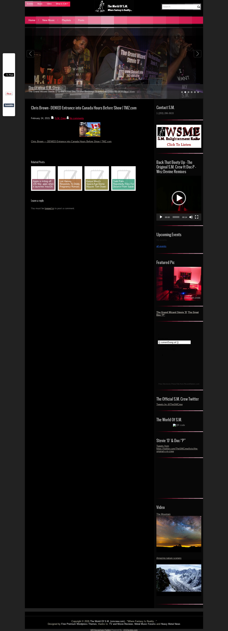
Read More (120, 91)
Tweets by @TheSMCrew (169, 404)
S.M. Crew (60, 118)
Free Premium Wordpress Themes (79, 624)
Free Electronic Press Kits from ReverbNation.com (179, 384)
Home (31, 20)
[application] (178, 198)
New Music (48, 20)
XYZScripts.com (130, 630)
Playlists (66, 20)
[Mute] (191, 217)
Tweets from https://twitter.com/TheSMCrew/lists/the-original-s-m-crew (177, 449)
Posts (81, 20)
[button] (179, 198)
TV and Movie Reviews (121, 624)
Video (49, 4)
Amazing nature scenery (169, 558)
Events (30, 4)
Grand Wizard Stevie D (44, 87)
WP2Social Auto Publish (100, 630)
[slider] (176, 217)
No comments (76, 118)
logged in (49, 208)
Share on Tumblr (9, 105)
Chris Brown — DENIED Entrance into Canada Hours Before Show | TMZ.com (71, 141)
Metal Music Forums (145, 624)
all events (161, 246)
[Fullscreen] (196, 217)
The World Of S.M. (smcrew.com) (107, 621)
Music (40, 4)
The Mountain (163, 514)
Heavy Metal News (170, 624)
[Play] (161, 217)
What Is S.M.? (62, 4)
